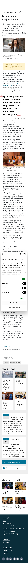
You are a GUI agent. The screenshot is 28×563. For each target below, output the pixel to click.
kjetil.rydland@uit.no (7, 348)
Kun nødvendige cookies (14, 307)
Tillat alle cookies (14, 302)
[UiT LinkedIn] (17, 558)
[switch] (24, 283)
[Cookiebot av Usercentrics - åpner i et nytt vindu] (20, 254)
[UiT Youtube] (14, 558)
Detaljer (22, 298)
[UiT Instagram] (7, 558)
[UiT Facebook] (3, 558)
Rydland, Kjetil (6, 346)
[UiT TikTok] (10, 558)
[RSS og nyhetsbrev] (21, 558)
